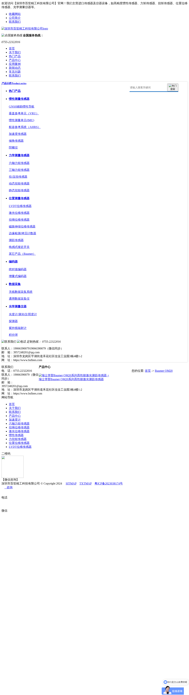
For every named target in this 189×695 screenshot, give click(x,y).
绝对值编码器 (18, 269)
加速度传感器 (18, 133)
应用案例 (15, 63)
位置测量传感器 (19, 198)
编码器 (13, 261)
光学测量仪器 (18, 306)
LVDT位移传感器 (20, 206)
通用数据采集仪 (19, 298)
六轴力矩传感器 (19, 163)
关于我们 (15, 52)
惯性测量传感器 (19, 98)
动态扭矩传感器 (19, 183)
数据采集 (15, 284)
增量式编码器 (18, 276)
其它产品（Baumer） (22, 253)
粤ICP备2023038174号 (108, 483)
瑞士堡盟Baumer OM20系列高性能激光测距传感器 (71, 379)
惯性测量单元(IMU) (21, 120)
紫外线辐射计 (18, 328)
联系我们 (15, 21)
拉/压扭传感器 (18, 176)
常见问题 (15, 71)
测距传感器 (16, 240)
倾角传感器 (16, 140)
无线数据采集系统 (20, 291)
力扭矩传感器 (18, 439)
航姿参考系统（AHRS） (25, 127)
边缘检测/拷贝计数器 (22, 233)
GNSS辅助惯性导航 (21, 106)
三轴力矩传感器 (19, 169)
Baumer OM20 (164, 370)
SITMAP (71, 483)
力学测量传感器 (19, 155)
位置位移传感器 (19, 442)
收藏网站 (15, 13)
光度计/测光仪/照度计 (23, 314)
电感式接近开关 (19, 247)
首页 (12, 48)
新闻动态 (15, 67)
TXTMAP (85, 483)
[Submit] (172, 87)
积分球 (13, 334)
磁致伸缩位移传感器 (22, 226)
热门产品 (15, 56)
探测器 (13, 321)
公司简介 (15, 17)
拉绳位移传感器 (19, 219)
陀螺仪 (13, 147)
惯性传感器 (16, 435)
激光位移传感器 (19, 212)
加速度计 (15, 419)
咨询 (8, 487)
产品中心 (15, 60)
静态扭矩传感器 (19, 190)
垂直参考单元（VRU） (24, 113)
